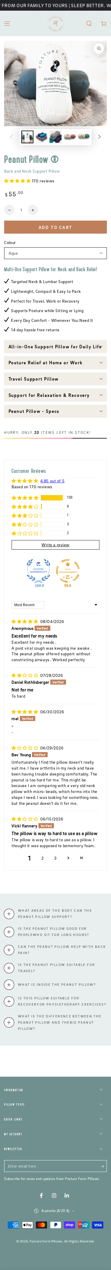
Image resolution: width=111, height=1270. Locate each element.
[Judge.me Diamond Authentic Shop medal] (38, 571)
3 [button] (55, 857)
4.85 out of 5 (52, 480)
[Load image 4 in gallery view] (69, 137)
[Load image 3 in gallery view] (55, 137)
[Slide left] (11, 137)
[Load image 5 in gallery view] (84, 137)
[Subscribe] (103, 1166)
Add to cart (56, 227)
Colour (10, 242)
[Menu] (7, 23)
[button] (89, 23)
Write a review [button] (55, 544)
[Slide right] (100, 137)
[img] (25, 621)
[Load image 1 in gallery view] (27, 137)
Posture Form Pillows (46, 1241)
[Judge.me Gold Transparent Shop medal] (68, 571)
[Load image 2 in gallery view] (41, 137)
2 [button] (42, 857)
